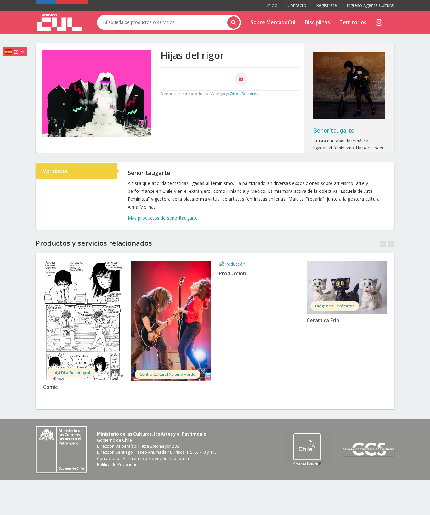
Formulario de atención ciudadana (156, 458)
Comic (50, 387)
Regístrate (326, 5)
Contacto (296, 5)
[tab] (77, 170)
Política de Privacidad (117, 464)
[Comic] (83, 321)
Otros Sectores (244, 93)
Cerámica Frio (323, 320)
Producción (232, 273)
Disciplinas (317, 22)
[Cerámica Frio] (347, 287)
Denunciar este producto (184, 93)
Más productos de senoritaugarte (163, 218)
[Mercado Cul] (59, 23)
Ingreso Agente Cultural (370, 5)
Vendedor (55, 171)
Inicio (272, 5)
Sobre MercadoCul (273, 22)
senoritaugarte (333, 130)
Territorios (352, 22)
